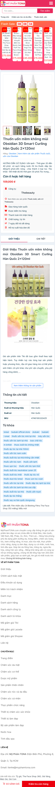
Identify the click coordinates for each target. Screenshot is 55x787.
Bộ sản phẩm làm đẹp (12, 725)
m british (8, 445)
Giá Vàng (46, 776)
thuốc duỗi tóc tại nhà (14, 491)
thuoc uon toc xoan (34, 479)
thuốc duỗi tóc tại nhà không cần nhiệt (21, 457)
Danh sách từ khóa (11, 616)
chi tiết (41, 238)
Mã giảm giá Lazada (11, 629)
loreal (6, 432)
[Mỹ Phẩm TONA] (15, 525)
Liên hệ (4, 642)
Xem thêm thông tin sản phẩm (27, 385)
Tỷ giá (18, 776)
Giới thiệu (14, 238)
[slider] (7, 130)
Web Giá (4, 779)
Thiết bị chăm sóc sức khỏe (15, 711)
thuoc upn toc (10, 466)
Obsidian (12, 153)
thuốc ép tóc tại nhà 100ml (16, 449)
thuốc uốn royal (33, 491)
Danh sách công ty (11, 609)
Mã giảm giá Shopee (12, 636)
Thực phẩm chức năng (13, 705)
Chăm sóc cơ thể (10, 671)
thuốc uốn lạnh (30, 462)
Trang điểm (7, 658)
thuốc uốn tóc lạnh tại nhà (16, 440)
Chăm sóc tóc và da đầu (21, 17)
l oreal (6, 436)
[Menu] (51, 3)
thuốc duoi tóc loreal (13, 479)
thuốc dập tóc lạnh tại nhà (38, 483)
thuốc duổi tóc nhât (13, 474)
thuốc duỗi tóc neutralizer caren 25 (20, 470)
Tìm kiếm (45, 10)
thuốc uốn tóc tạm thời (29, 466)
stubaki (35, 432)
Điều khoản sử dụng (11, 582)
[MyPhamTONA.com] (18, 3)
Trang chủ (5, 17)
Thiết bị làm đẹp (9, 718)
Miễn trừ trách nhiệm (12, 589)
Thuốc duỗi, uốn (40, 17)
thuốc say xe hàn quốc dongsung (19, 500)
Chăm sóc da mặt (10, 665)
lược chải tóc (36, 440)
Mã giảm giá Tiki (9, 622)
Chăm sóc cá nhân (10, 698)
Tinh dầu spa (7, 738)
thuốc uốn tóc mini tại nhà (24, 436)
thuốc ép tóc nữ (31, 474)
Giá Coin (12, 779)
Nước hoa (6, 732)
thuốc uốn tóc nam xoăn (15, 453)
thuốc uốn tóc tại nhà (13, 483)
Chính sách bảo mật (11, 575)
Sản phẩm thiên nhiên (12, 685)
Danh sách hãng (9, 602)
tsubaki (45, 432)
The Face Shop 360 (32, 776)
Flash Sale (8, 24)
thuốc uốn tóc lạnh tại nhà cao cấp (20, 487)
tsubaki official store (20, 432)
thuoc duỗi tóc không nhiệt (26, 445)
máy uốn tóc (44, 436)
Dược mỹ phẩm (9, 678)
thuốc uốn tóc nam (12, 462)
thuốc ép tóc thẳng (12, 496)
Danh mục (6, 596)
